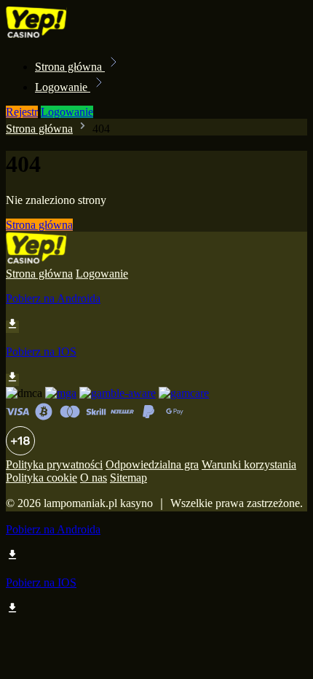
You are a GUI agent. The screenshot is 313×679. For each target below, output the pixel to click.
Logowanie (62, 87)
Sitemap (128, 477)
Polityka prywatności (54, 464)
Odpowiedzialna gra (152, 464)
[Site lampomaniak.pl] (55, 34)
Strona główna (70, 66)
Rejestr (22, 112)
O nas (93, 477)
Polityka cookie (41, 477)
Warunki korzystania (249, 464)
